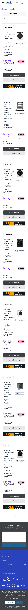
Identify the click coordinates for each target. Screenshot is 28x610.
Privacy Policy (17, 607)
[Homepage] (9, 2)
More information (14, 80)
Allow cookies (10, 602)
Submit (14, 545)
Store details (7, 564)
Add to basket (14, 75)
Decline (19, 602)
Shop (4, 560)
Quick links (6, 556)
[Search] (25, 3)
